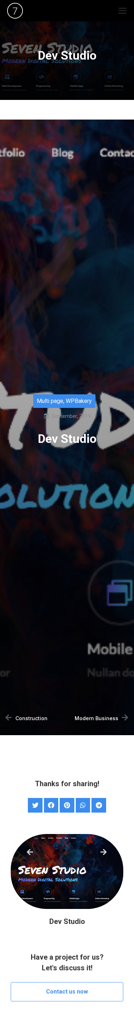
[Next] (103, 853)
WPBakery (79, 401)
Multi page (50, 401)
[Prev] (47, 853)
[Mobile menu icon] (122, 10)
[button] (67, 991)
